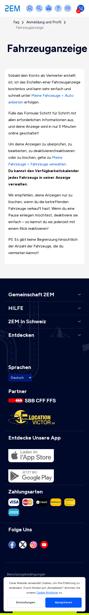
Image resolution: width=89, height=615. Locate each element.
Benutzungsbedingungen (26, 574)
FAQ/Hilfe (59, 11)
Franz (68, 11)
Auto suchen (40, 11)
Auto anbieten (49, 11)
